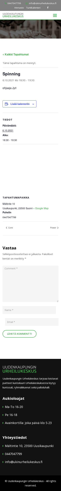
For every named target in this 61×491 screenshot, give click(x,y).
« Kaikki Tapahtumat (16, 54)
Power (53, 227)
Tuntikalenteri (33, 7)
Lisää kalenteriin (20, 104)
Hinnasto (19, 7)
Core (10, 227)
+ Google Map (40, 208)
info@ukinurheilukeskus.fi (42, 3)
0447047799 (14, 3)
